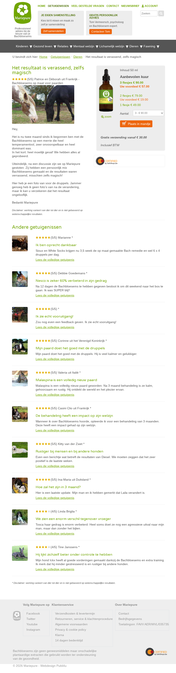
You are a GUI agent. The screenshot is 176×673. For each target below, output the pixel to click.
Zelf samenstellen (53, 31)
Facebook (33, 613)
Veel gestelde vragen (87, 6)
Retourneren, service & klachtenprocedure (84, 619)
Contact (112, 6)
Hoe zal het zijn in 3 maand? (58, 487)
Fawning (150, 46)
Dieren (134, 46)
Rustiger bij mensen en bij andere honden (69, 451)
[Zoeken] (161, 13)
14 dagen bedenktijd (69, 640)
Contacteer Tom (100, 31)
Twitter (30, 619)
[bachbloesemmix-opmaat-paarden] (106, 93)
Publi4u (61, 665)
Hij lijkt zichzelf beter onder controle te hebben (74, 554)
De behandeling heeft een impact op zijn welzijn (74, 416)
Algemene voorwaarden (71, 624)
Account (151, 6)
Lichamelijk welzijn (112, 46)
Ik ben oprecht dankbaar (56, 245)
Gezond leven (43, 46)
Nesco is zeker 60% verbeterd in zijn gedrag (71, 281)
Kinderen (22, 46)
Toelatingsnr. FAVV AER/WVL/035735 (143, 624)
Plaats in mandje (139, 124)
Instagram (33, 629)
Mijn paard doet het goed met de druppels (70, 348)
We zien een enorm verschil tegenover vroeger (73, 519)
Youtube (32, 624)
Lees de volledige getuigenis (55, 259)
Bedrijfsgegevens (130, 619)
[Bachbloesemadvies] (17, 616)
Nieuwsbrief (130, 6)
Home (42, 6)
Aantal (124, 113)
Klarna (59, 635)
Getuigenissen (58, 6)
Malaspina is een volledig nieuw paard (66, 380)
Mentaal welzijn (84, 46)
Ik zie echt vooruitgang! (54, 316)
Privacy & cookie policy (70, 629)
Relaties (63, 46)
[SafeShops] (156, 652)
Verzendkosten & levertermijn (75, 613)
